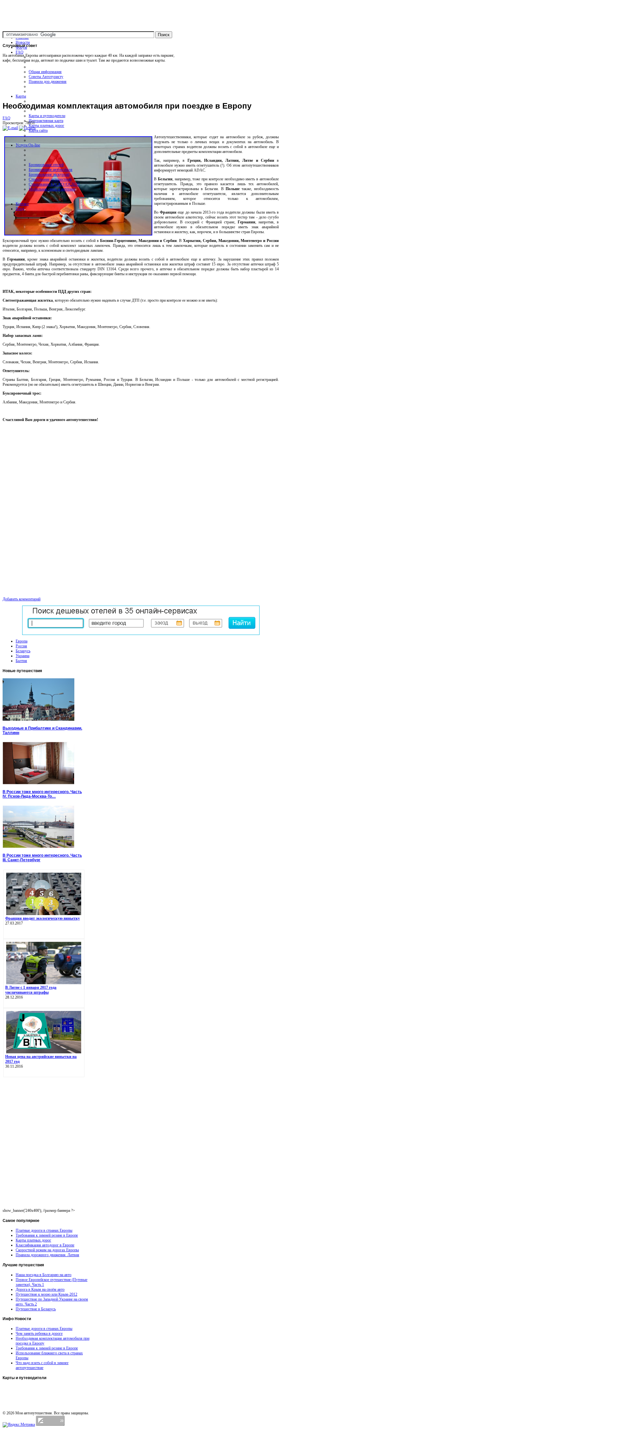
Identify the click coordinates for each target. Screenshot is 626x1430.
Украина (22, 656)
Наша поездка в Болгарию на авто (43, 1274)
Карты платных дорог (33, 1240)
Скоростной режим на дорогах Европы (47, 1250)
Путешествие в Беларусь (36, 1309)
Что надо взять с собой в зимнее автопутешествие (42, 1365)
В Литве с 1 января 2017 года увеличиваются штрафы (30, 990)
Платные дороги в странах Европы (44, 1230)
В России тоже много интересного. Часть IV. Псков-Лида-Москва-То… (42, 794)
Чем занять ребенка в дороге (39, 1333)
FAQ (6, 118)
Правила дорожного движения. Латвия (47, 1255)
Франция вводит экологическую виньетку (42, 918)
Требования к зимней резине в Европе (47, 1235)
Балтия (21, 660)
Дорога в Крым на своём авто (40, 1289)
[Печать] (27, 128)
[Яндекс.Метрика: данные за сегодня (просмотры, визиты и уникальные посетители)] (19, 1424)
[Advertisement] (141, 81)
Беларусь (23, 651)
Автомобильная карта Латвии (28, 1388)
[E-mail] (10, 128)
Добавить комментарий (21, 599)
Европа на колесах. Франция (27, 1401)
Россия (21, 646)
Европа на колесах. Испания (26, 1394)
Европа (21, 641)
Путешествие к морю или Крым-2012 (46, 1294)
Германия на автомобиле (24, 1407)
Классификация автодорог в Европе (45, 1245)
